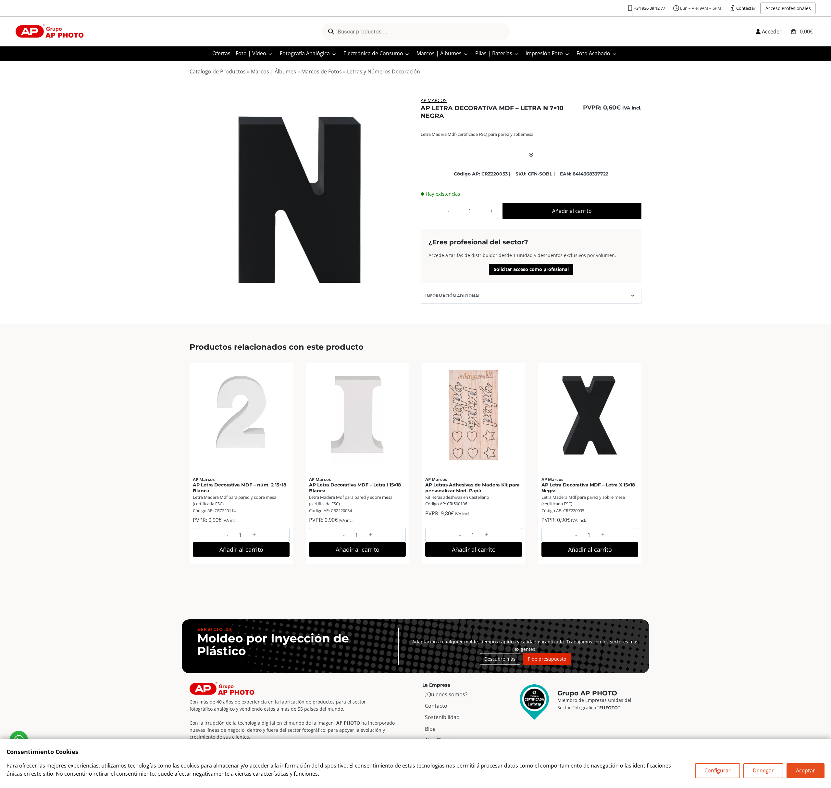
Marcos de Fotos (321, 71)
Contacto (436, 705)
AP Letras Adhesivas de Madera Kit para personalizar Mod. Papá (472, 487)
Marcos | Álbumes (439, 53)
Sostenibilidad (442, 717)
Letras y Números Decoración (383, 71)
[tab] (300, 302)
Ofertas (221, 53)
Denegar (763, 770)
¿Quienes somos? (446, 694)
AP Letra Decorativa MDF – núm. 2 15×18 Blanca (239, 487)
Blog (430, 728)
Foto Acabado (593, 53)
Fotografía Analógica (305, 53)
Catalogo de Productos (218, 71)
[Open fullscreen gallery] (403, 303)
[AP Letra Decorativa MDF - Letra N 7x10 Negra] (300, 199)
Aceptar (805, 770)
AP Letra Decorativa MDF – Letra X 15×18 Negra (588, 487)
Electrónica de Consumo (373, 53)
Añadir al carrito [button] (241, 549)
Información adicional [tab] (452, 296)
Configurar (717, 770)
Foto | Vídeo (251, 53)
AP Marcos (434, 100)
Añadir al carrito (572, 210)
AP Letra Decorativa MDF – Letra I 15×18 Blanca (355, 487)
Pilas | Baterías (493, 53)
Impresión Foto (544, 53)
